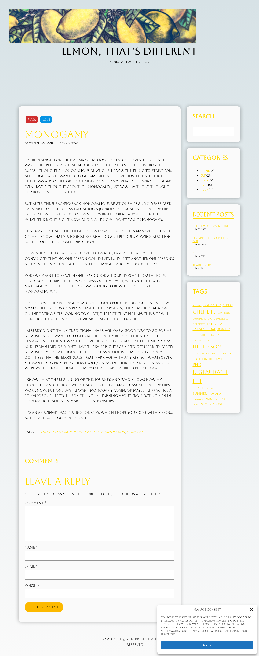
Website (32, 585)
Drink (205, 171)
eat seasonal (204, 329)
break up (212, 305)
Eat (203, 175)
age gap (197, 305)
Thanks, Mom (202, 265)
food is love (200, 335)
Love (46, 119)
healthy (214, 335)
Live (203, 185)
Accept (207, 645)
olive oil (207, 359)
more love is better (204, 354)
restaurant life (210, 376)
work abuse (212, 404)
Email (31, 566)
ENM (44, 432)
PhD (197, 364)
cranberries (221, 319)
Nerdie (196, 359)
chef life (204, 312)
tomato (215, 393)
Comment (35, 503)
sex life (214, 388)
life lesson (86, 432)
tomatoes (198, 399)
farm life (223, 329)
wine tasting (216, 399)
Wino (196, 405)
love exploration (110, 432)
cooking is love (202, 319)
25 (194, 253)
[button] (251, 610)
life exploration (62, 432)
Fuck (31, 119)
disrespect (199, 324)
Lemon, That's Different (129, 51)
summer (200, 393)
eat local (215, 324)
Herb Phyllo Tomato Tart (210, 226)
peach (219, 358)
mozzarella (224, 354)
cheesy (228, 305)
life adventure (201, 340)
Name (31, 547)
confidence (224, 313)
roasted (200, 388)
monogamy (136, 432)
